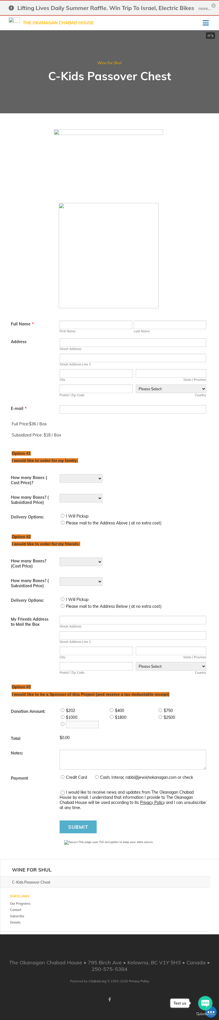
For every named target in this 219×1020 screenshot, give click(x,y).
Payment (19, 778)
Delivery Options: (27, 517)
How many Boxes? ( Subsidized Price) (30, 500)
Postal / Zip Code (72, 395)
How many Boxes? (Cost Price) (28, 563)
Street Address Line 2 (75, 364)
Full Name (22, 324)
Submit (78, 827)
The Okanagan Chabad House (58, 22)
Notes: (17, 753)
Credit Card (76, 777)
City (62, 380)
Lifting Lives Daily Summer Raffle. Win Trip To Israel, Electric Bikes (105, 7)
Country (200, 395)
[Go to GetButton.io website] (205, 1014)
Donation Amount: (28, 711)
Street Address (70, 349)
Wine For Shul (109, 63)
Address (19, 341)
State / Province (194, 380)
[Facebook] (109, 999)
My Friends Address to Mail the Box (29, 622)
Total (16, 738)
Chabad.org (97, 981)
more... (204, 8)
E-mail (19, 408)
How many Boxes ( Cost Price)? (29, 480)
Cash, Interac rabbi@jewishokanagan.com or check (146, 777)
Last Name (142, 331)
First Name (68, 331)
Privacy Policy (152, 802)
